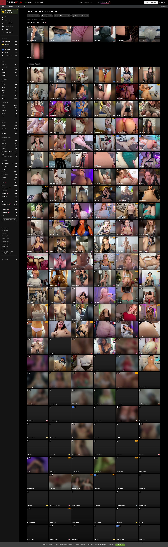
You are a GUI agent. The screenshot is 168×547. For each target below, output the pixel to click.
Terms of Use (5, 241)
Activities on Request (80, 15)
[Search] (98, 2)
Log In (163, 2)
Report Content (5, 233)
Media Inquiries (5, 236)
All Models (4, 249)
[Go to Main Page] (14, 2)
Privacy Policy (5, 238)
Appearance (33, 15)
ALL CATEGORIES (10, 219)
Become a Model (6, 243)
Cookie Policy (101, 544)
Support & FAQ (5, 228)
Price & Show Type (62, 15)
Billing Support (5, 230)
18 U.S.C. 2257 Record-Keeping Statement (7, 252)
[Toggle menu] (3, 2)
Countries (47, 15)
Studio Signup (5, 246)
